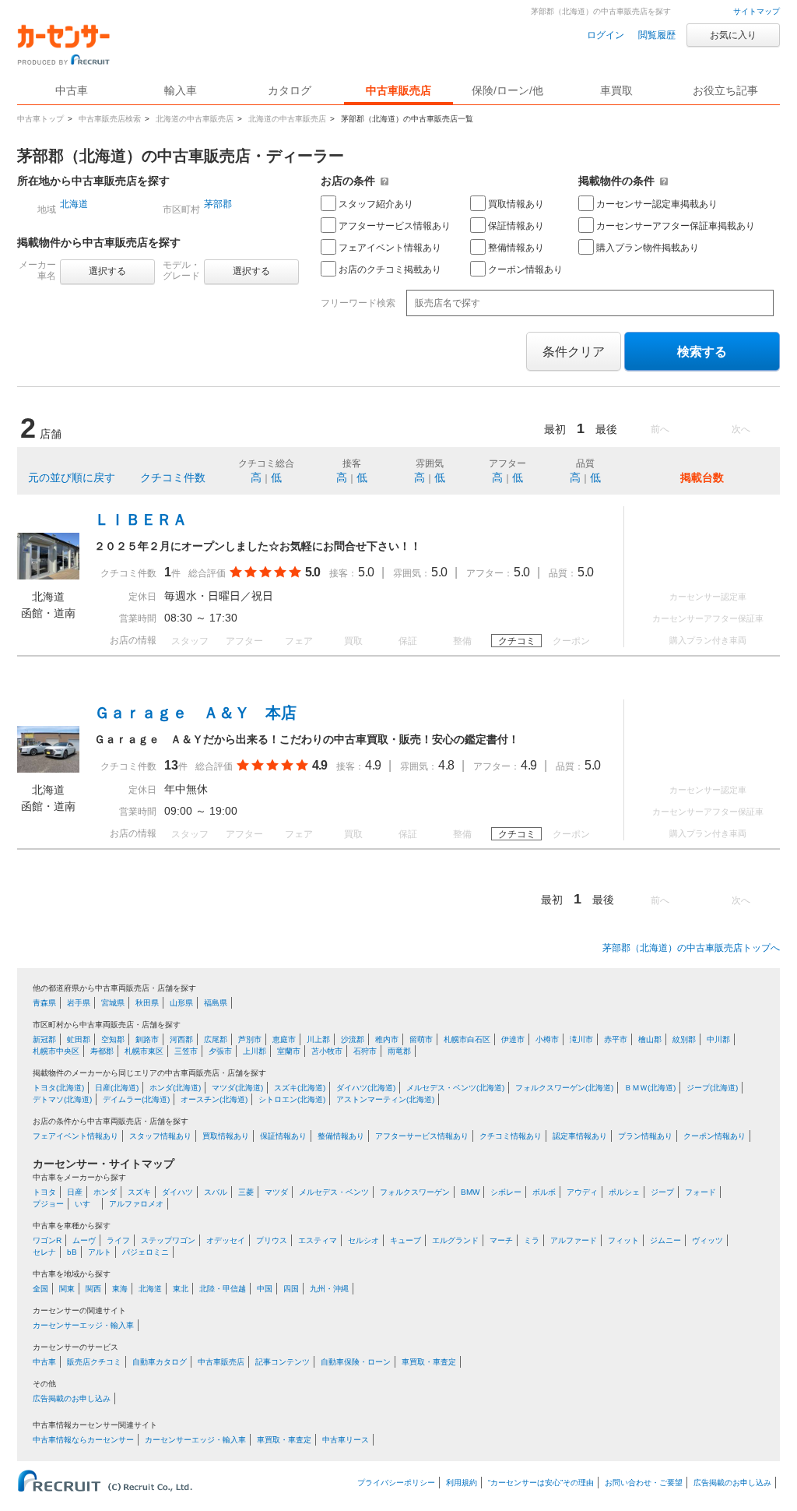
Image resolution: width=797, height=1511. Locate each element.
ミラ (531, 1240)
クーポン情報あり (525, 269)
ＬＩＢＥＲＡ (141, 519)
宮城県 (113, 1003)
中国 (264, 1288)
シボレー (505, 1192)
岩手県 (78, 1003)
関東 (67, 1288)
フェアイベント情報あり (390, 247)
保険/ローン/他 (507, 90)
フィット (623, 1240)
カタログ (289, 90)
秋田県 (147, 1003)
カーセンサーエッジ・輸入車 (83, 1325)
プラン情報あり (645, 1136)
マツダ (276, 1192)
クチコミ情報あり (510, 1136)
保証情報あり (516, 225)
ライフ (118, 1240)
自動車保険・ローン (356, 1362)
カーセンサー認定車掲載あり (657, 204)
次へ (741, 429)
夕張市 (220, 1051)
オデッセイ (225, 1240)
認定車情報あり (580, 1136)
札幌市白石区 (467, 1039)
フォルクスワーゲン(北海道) (564, 1087)
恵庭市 (284, 1039)
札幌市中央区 (56, 1051)
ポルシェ (624, 1192)
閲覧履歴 (657, 35)
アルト (99, 1252)
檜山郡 (650, 1039)
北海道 (74, 204)
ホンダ (105, 1192)
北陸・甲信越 (222, 1288)
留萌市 (421, 1039)
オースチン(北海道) (214, 1099)
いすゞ (86, 1203)
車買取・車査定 (429, 1362)
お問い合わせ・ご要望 (644, 1482)
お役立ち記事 (725, 90)
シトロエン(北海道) (291, 1099)
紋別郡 (684, 1039)
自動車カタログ (159, 1362)
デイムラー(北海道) (136, 1099)
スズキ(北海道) (299, 1087)
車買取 (616, 90)
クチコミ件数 (172, 477)
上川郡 (254, 1051)
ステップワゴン (168, 1240)
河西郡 (181, 1039)
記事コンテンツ (282, 1362)
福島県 (215, 1003)
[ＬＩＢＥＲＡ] (48, 575)
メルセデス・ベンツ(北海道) (455, 1087)
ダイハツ (177, 1192)
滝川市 (581, 1039)
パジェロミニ (145, 1252)
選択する (107, 271)
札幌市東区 (144, 1051)
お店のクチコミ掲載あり (390, 269)
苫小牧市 (326, 1051)
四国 (291, 1288)
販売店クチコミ (94, 1362)
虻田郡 (78, 1039)
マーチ (501, 1240)
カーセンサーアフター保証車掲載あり (675, 225)
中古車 (44, 1362)
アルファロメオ (136, 1203)
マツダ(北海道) (237, 1087)
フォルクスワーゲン (415, 1192)
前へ (660, 429)
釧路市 (147, 1039)
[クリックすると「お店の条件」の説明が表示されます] (384, 180)
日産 (75, 1192)
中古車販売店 (398, 90)
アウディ (582, 1192)
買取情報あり (516, 204)
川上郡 (318, 1039)
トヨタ (44, 1192)
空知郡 (113, 1039)
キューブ (405, 1240)
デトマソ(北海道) (62, 1099)
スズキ (139, 1192)
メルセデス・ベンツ (334, 1192)
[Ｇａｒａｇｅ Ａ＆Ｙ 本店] (48, 769)
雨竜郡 (399, 1051)
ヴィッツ (707, 1240)
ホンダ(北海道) (175, 1087)
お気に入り (733, 35)
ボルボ (544, 1192)
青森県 (44, 1003)
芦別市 (250, 1039)
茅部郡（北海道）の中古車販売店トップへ (691, 947)
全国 (40, 1288)
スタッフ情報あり (160, 1136)
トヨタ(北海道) (58, 1087)
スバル (215, 1192)
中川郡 (718, 1039)
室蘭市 (288, 1051)
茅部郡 (218, 204)
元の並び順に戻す (71, 477)
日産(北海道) (117, 1087)
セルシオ (363, 1240)
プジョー (48, 1203)
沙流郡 (352, 1039)
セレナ (44, 1252)
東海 (120, 1288)
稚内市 (386, 1039)
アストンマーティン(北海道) (385, 1099)
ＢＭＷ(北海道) (650, 1087)
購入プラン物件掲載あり (647, 247)
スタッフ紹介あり (376, 204)
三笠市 (186, 1051)
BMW (470, 1192)
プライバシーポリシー (396, 1482)
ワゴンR (47, 1240)
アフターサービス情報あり (395, 225)
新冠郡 (44, 1039)
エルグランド (455, 1240)
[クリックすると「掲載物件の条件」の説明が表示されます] (664, 180)
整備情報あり (516, 247)
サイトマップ (756, 11)
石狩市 (365, 1051)
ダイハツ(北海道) (365, 1087)
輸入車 (180, 90)
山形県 (181, 1003)
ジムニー (665, 1240)
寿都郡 (102, 1051)
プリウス (271, 1240)
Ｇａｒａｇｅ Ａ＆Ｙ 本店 (195, 712)
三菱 (246, 1192)
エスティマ (317, 1240)
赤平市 (615, 1039)
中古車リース (345, 1439)
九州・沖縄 (329, 1288)
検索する (702, 351)
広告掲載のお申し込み (72, 1398)
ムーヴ (84, 1240)
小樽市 (547, 1039)
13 (171, 765)
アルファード (573, 1240)
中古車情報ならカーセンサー (83, 1439)
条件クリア (573, 351)
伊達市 (513, 1039)
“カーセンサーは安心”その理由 (541, 1482)
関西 (93, 1288)
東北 (180, 1288)
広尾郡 (215, 1039)
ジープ (662, 1192)
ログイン (605, 35)
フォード (700, 1192)
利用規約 (461, 1482)
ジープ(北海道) (712, 1087)
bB (72, 1252)
